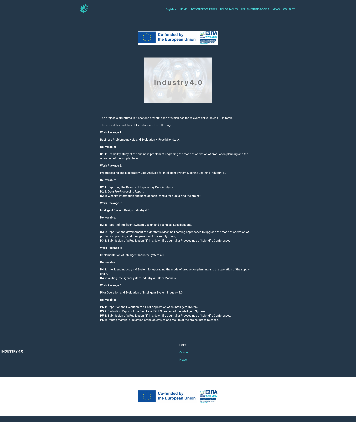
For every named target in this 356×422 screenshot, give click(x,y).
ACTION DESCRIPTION (204, 9)
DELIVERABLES (229, 9)
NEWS (276, 9)
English (169, 9)
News (183, 359)
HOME (183, 9)
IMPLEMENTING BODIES (255, 9)
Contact (184, 352)
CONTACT (289, 9)
